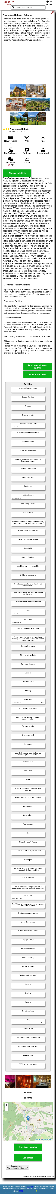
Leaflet (37, 1140)
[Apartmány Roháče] (18, 91)
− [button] (6, 1109)
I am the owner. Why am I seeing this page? (17, 1167)
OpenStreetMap (47, 1140)
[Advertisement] (28, 62)
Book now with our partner (37, 366)
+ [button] (6, 1105)
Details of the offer (28, 1147)
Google (30, 1187)
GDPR (21, 1191)
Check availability (17, 173)
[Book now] (52, 12)
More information (37, 374)
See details (28, 1158)
